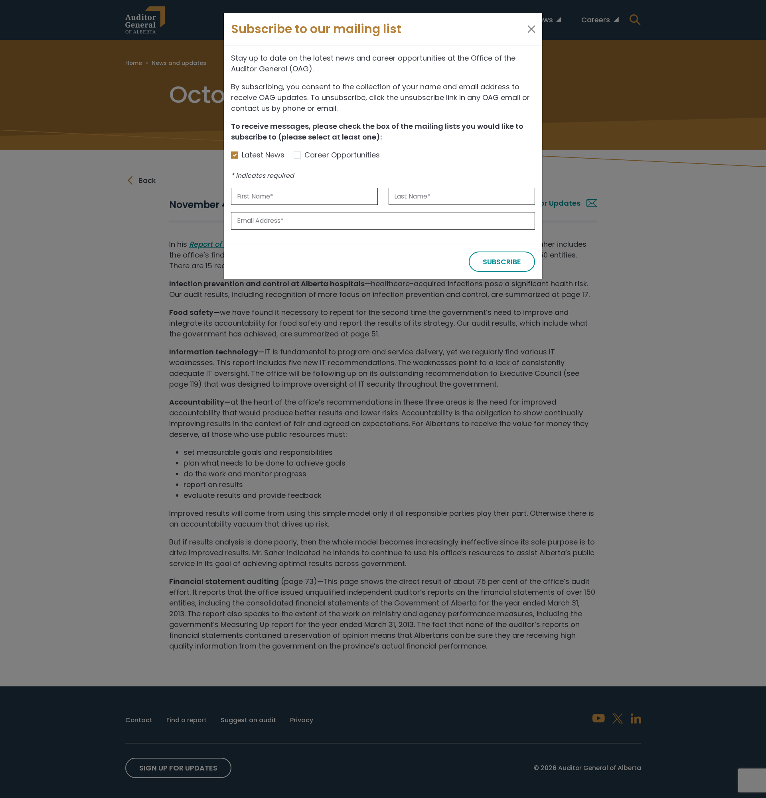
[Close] (531, 29)
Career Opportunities (342, 155)
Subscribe (502, 262)
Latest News (263, 155)
